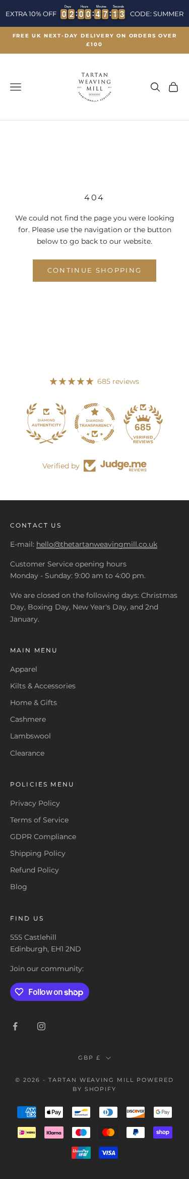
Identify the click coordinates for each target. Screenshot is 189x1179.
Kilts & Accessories (43, 685)
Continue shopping (94, 270)
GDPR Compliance (43, 836)
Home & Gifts (33, 702)
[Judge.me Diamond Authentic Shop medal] (46, 423)
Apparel (23, 669)
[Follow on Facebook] (15, 1026)
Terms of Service (39, 819)
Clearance (27, 753)
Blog (18, 886)
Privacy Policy (35, 803)
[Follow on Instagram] (41, 1026)
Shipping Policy (38, 853)
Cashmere (28, 719)
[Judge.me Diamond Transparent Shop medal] (95, 423)
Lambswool (30, 735)
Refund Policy (34, 870)
